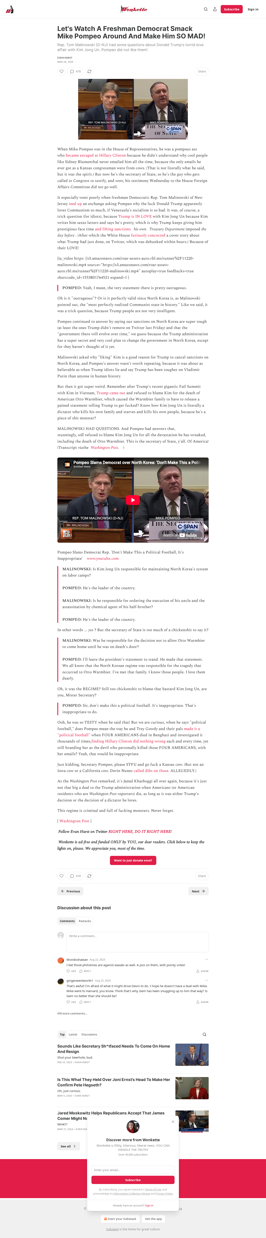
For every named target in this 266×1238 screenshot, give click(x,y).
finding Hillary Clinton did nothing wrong (128, 741)
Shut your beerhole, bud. (75, 1057)
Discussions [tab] (89, 1034)
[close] (173, 1121)
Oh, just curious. (69, 1091)
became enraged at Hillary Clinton (96, 155)
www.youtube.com (103, 559)
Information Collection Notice (131, 1193)
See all (66, 1146)
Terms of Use (153, 1189)
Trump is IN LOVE (135, 216)
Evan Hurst (64, 57)
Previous (73, 891)
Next (196, 891)
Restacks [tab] (85, 921)
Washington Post (74, 821)
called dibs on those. (151, 771)
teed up (75, 204)
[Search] (206, 9)
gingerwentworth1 (79, 980)
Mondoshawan (77, 959)
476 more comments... (72, 1013)
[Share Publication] (215, 9)
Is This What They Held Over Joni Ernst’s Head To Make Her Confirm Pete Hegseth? (113, 1082)
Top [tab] (62, 1034)
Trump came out (110, 393)
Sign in (253, 9)
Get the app (153, 1219)
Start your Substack (122, 1219)
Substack (112, 1229)
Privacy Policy (164, 1193)
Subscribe (231, 9)
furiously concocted (148, 235)
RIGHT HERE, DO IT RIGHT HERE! (140, 832)
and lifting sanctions (113, 229)
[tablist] (75, 921)
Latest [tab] (73, 1034)
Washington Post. (105, 448)
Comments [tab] (67, 921)
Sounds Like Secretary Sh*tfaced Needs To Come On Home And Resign (113, 1049)
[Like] (61, 71)
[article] (133, 1057)
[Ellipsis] (206, 959)
